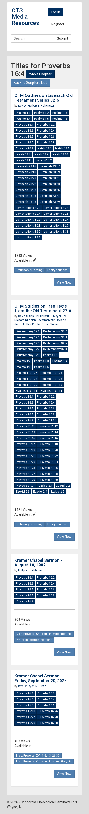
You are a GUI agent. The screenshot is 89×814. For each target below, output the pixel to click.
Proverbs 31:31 (25, 485)
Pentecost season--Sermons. (34, 640)
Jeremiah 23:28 (26, 202)
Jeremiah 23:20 (26, 178)
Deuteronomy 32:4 (55, 337)
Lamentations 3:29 (56, 225)
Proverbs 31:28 (48, 474)
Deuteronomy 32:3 (28, 337)
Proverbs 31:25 (25, 468)
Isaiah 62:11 (24, 160)
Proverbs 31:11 (25, 426)
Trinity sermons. (57, 270)
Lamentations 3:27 (56, 219)
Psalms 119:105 (26, 373)
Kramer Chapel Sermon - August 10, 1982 (38, 562)
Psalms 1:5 (41, 118)
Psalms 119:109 (26, 384)
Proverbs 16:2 (46, 124)
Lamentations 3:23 (56, 207)
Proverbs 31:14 (48, 432)
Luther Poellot (32, 324)
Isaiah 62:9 (41, 154)
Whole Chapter (40, 74)
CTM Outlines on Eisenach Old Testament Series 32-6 (43, 98)
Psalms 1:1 (23, 112)
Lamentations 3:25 (56, 213)
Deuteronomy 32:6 (55, 343)
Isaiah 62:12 (44, 160)
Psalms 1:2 (41, 112)
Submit (62, 38)
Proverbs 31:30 (48, 479)
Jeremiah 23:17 (50, 166)
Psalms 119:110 (51, 384)
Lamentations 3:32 (28, 237)
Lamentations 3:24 (28, 213)
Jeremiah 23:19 (50, 172)
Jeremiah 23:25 (50, 190)
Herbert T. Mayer (51, 316)
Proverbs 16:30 (48, 723)
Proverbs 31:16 (48, 438)
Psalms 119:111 (26, 390)
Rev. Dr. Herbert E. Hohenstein (37, 105)
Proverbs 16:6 (46, 136)
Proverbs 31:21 (25, 456)
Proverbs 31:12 (48, 426)
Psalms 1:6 (59, 118)
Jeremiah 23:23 (50, 184)
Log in (55, 12)
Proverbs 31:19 (25, 450)
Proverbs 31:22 (48, 456)
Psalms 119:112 (51, 390)
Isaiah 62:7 (62, 148)
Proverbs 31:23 (25, 462)
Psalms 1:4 (23, 118)
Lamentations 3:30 (28, 231)
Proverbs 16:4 (46, 130)
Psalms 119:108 (51, 379)
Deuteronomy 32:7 (28, 349)
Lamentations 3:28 (28, 225)
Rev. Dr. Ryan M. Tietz (32, 686)
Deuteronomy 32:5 (28, 343)
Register (57, 24)
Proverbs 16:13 (25, 711)
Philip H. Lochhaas (30, 570)
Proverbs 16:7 (24, 142)
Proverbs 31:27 (25, 474)
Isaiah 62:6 (44, 148)
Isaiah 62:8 (23, 154)
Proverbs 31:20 (48, 450)
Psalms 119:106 (51, 373)
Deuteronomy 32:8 (55, 349)
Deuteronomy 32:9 (28, 355)
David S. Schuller (29, 316)
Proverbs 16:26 (48, 711)
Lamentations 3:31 (56, 231)
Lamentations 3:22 (28, 207)
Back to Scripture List (30, 83)
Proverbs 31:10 (46, 420)
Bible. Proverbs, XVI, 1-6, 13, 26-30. (38, 755)
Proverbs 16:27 (25, 717)
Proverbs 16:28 (48, 717)
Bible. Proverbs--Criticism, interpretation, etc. (44, 634)
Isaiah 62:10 (60, 154)
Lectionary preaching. (29, 270)
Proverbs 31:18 (48, 444)
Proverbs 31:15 (25, 438)
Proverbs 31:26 (48, 468)
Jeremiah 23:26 (26, 196)
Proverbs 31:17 (25, 444)
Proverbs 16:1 (24, 124)
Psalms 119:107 (26, 379)
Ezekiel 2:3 (23, 491)
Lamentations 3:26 (28, 219)
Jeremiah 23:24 (26, 190)
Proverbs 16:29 (25, 723)
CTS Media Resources (25, 16)
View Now (64, 282)
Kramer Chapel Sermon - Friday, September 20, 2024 (40, 678)
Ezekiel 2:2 (63, 485)
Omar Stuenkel (51, 324)
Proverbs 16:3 (24, 130)
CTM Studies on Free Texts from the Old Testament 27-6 (42, 308)
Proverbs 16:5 (24, 136)
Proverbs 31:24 (48, 462)
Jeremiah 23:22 (26, 184)
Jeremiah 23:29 (50, 202)
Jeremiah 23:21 (50, 178)
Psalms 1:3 (59, 112)
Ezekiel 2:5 (57, 491)
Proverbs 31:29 (25, 479)
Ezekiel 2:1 (45, 485)
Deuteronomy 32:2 (55, 331)
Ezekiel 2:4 (40, 491)
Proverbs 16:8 (46, 142)
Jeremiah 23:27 (50, 196)
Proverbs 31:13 (25, 432)
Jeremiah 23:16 (26, 166)
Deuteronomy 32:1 (28, 331)
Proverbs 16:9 (24, 148)
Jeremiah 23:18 (26, 172)
